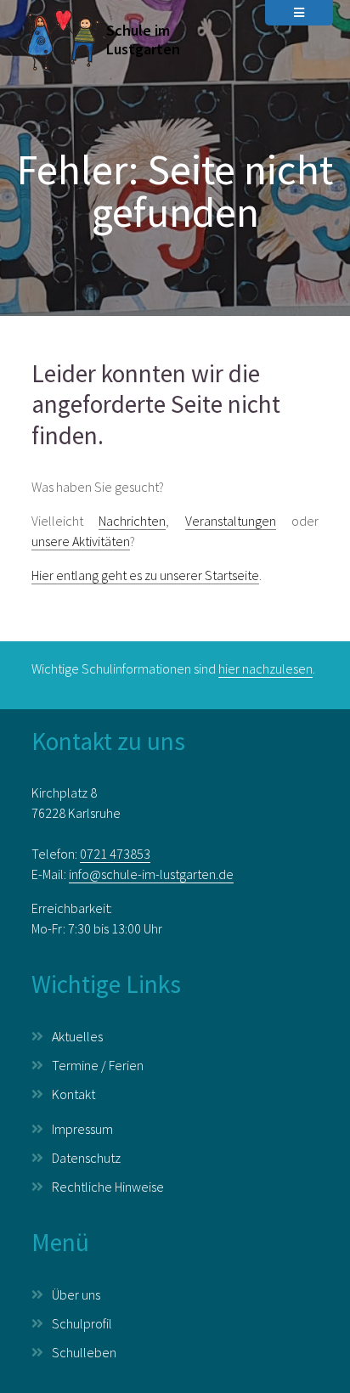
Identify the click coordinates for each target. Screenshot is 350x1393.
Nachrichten (132, 520)
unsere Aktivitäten (80, 541)
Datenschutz (86, 1157)
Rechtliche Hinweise (108, 1186)
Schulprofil (82, 1323)
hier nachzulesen (265, 668)
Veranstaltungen (230, 520)
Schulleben (84, 1352)
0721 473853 (115, 853)
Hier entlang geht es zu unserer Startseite (145, 575)
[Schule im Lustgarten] (60, 41)
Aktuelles (77, 1036)
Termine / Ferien (98, 1065)
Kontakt (73, 1094)
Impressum (82, 1128)
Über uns (76, 1294)
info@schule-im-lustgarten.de (151, 874)
